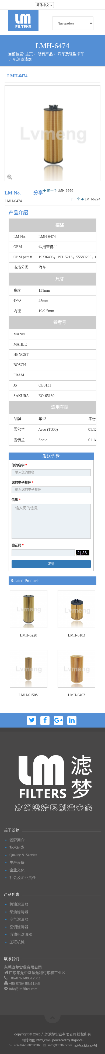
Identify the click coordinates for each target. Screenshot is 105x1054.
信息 (16, 500)
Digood (76, 1040)
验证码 (18, 545)
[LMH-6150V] (28, 669)
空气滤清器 (18, 919)
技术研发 (16, 848)
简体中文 (43, 5)
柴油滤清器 (18, 912)
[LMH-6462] (76, 669)
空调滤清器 (18, 927)
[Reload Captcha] (82, 552)
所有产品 (45, 54)
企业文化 (16, 870)
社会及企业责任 (22, 878)
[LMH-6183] (76, 609)
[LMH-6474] (52, 133)
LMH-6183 (76, 635)
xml (47, 1040)
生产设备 (16, 863)
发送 (51, 564)
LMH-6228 (28, 635)
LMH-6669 (65, 190)
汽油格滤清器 (20, 935)
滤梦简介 (16, 840)
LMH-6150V (28, 695)
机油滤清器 (22, 59)
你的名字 (19, 465)
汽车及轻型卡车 (71, 54)
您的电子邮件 (22, 483)
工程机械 (16, 942)
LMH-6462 (76, 695)
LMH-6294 (92, 199)
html (39, 1040)
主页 (29, 54)
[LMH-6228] (28, 609)
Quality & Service (23, 855)
